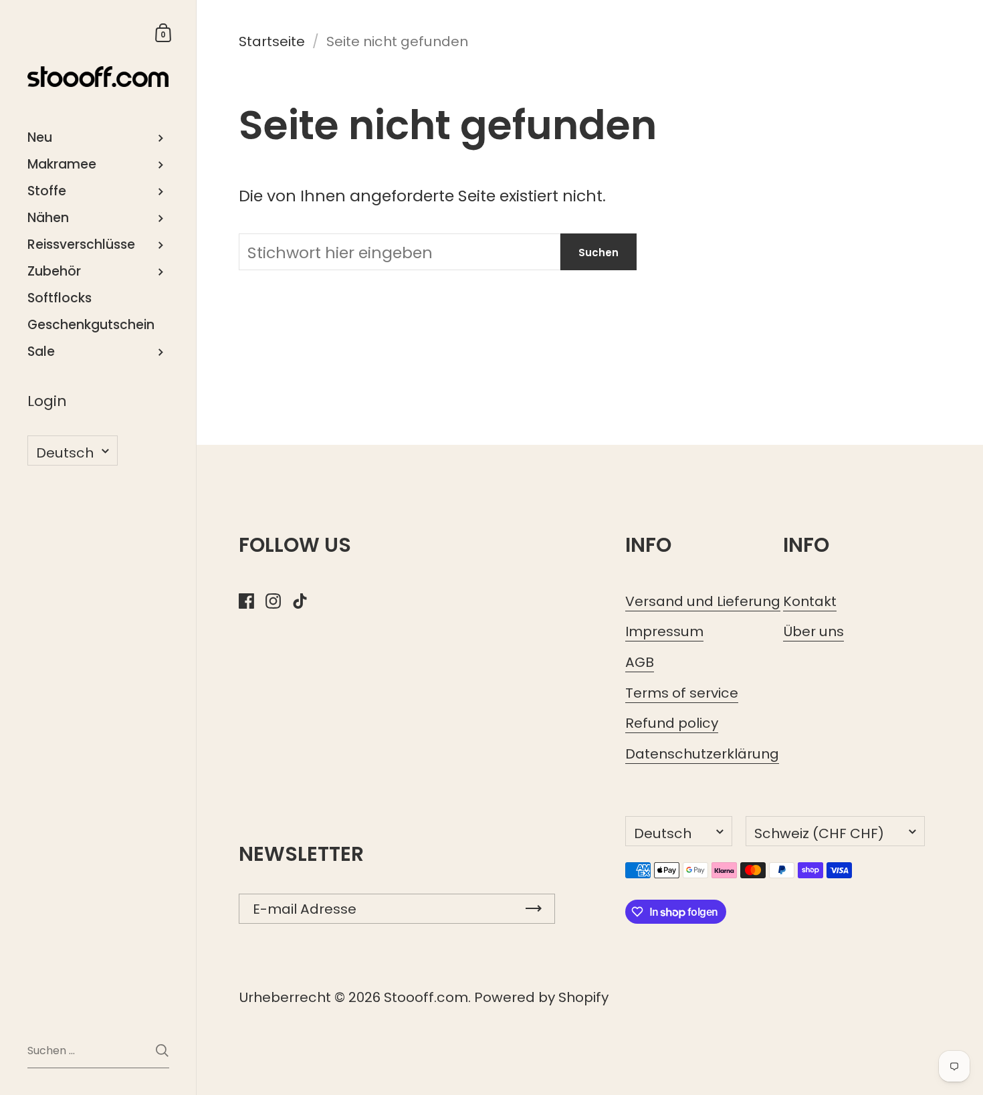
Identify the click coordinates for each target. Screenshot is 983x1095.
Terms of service (681, 693)
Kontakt (810, 601)
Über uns (813, 631)
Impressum (664, 631)
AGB (639, 662)
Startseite (272, 41)
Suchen (598, 252)
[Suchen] (162, 1050)
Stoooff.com (426, 997)
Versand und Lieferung (702, 601)
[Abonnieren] (534, 909)
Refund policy (671, 723)
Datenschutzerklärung (702, 753)
